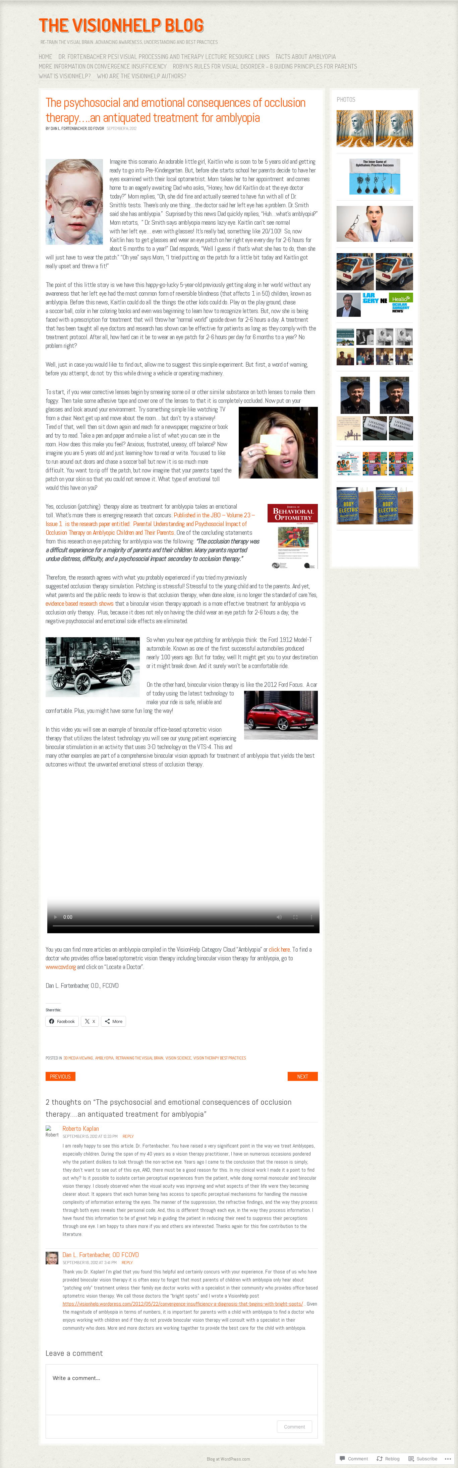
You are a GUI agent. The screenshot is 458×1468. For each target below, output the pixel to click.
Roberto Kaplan (80, 1128)
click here (279, 949)
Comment (294, 1426)
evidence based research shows (80, 603)
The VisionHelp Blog (121, 24)
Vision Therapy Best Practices (219, 1057)
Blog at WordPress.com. (229, 1459)
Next (302, 1076)
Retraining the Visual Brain (139, 1057)
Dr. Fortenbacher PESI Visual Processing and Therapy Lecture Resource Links (164, 56)
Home (45, 56)
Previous (60, 1076)
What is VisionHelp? (65, 76)
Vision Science (178, 1057)
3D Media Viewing (78, 1057)
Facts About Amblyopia (306, 56)
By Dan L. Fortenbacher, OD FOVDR (75, 128)
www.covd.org (61, 966)
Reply (128, 1136)
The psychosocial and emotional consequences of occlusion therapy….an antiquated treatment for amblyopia (176, 110)
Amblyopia (104, 1057)
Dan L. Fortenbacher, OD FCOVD (100, 1254)
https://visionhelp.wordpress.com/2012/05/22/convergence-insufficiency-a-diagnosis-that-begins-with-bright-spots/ (183, 1303)
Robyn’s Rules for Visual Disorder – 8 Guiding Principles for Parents (265, 66)
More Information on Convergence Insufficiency (103, 66)
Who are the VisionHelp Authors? (141, 76)
